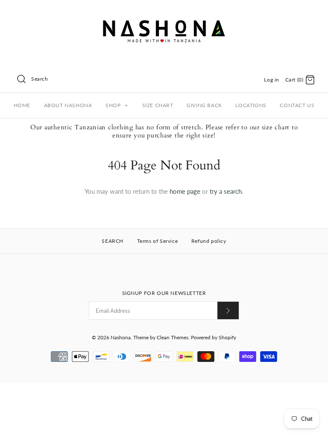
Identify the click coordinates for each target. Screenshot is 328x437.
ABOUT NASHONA (68, 105)
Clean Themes (172, 337)
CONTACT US (297, 105)
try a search (226, 191)
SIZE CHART (157, 105)
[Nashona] (164, 13)
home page (185, 191)
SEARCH (112, 241)
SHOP (116, 105)
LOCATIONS (250, 105)
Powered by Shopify (213, 337)
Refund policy (208, 241)
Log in (271, 79)
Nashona (121, 337)
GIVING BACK (204, 105)
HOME (22, 105)
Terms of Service (157, 241)
